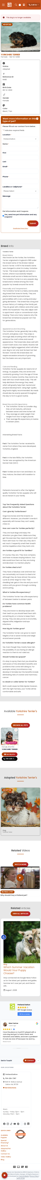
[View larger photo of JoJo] (16, 730)
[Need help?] (4, 1175)
